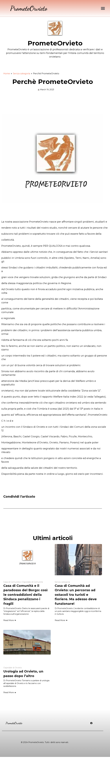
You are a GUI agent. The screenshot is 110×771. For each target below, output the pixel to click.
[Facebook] (91, 723)
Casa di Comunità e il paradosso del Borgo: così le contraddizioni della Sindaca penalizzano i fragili (25, 595)
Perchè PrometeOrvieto (52, 82)
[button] (103, 8)
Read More (8, 620)
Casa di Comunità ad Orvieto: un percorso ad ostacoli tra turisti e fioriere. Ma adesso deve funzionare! (76, 595)
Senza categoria (21, 73)
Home (6, 73)
